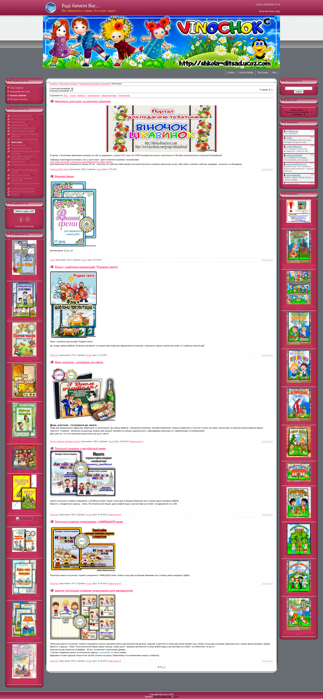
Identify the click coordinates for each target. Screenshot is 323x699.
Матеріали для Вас (68, 84)
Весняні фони (64, 176)
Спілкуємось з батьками (23, 189)
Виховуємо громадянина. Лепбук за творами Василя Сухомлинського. (299, 266)
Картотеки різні (18, 162)
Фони (52, 260)
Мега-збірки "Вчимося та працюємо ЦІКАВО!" (23, 157)
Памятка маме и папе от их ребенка (24, 318)
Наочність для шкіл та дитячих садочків (83, 101)
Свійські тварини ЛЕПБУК (299, 459)
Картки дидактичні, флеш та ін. (25, 165)
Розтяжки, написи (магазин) (24, 139)
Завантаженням (108, 95)
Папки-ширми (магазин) (22, 131)
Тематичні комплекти (21, 116)
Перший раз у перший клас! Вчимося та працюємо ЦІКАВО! (24, 554)
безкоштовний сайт (162, 696)
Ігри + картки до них (20, 175)
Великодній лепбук (298, 422)
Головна (231, 72)
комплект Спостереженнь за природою (24, 523)
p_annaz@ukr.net (106, 652)
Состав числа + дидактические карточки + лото (24, 359)
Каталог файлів (246, 72)
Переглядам (124, 95)
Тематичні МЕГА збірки (59, 169)
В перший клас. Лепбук (299, 483)
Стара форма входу (24, 226)
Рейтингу (81, 95)
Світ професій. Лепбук (298, 594)
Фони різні (16, 142)
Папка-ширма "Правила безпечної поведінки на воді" (24, 639)
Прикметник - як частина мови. (298, 346)
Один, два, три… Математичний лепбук (298, 633)
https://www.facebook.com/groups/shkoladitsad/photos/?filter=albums (81, 162)
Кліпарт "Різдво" (24, 471)
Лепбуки (15, 195)
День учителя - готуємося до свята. (79, 362)
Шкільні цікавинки (19, 125)
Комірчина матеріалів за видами (94, 84)
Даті (65, 95)
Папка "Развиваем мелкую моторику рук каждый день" (24, 681)
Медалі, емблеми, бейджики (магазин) (65, 441)
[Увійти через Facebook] (21, 219)
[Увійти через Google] (28, 219)
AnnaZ (99, 169)
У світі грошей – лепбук (299, 519)
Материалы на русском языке (25, 183)
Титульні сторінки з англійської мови (80, 448)
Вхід (274, 72)
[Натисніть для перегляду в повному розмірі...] (161, 151)
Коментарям (93, 95)
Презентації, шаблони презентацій (21, 179)
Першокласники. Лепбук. (298, 384)
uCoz (175, 696)
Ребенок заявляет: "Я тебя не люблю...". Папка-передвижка (24, 440)
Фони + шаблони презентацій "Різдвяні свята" (86, 267)
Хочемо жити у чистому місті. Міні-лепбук (298, 307)
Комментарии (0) (136, 441)
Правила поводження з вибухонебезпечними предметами (24, 512)
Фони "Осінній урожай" (24, 399)
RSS (278, 11)
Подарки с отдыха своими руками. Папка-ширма (24, 597)
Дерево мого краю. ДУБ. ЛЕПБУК (298, 556)
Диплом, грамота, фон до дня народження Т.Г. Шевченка (24, 277)
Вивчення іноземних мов (23, 192)
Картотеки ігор (18, 122)
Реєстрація (263, 72)
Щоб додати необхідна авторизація (298, 186)
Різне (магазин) (18, 145)
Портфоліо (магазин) (21, 148)
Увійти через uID (24, 211)
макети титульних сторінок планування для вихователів (94, 590)
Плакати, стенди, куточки (23, 128)
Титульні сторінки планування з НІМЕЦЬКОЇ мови (89, 521)
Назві (72, 95)
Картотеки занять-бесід (22, 119)
